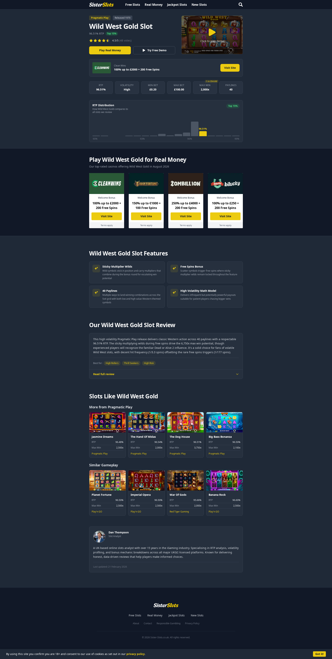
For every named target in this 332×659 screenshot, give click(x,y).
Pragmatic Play (100, 17)
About (136, 623)
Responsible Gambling (168, 623)
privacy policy (135, 654)
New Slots (199, 4)
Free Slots (132, 4)
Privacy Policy (192, 623)
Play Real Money (110, 50)
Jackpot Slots (177, 4)
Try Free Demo (157, 50)
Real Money (154, 4)
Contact (148, 623)
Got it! (319, 654)
